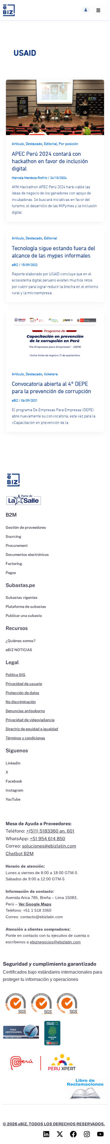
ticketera (51, 374)
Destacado (34, 144)
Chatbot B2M (20, 853)
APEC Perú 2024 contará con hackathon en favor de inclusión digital (50, 161)
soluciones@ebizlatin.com (49, 846)
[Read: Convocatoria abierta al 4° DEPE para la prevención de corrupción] (55, 337)
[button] (85, 10)
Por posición (68, 144)
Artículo (18, 144)
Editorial (50, 144)
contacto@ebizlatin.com (41, 917)
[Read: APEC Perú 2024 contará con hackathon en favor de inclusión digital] (55, 107)
